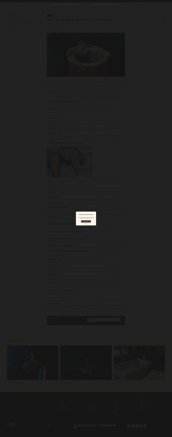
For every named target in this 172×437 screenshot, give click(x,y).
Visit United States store (86, 221)
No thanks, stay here (86, 223)
